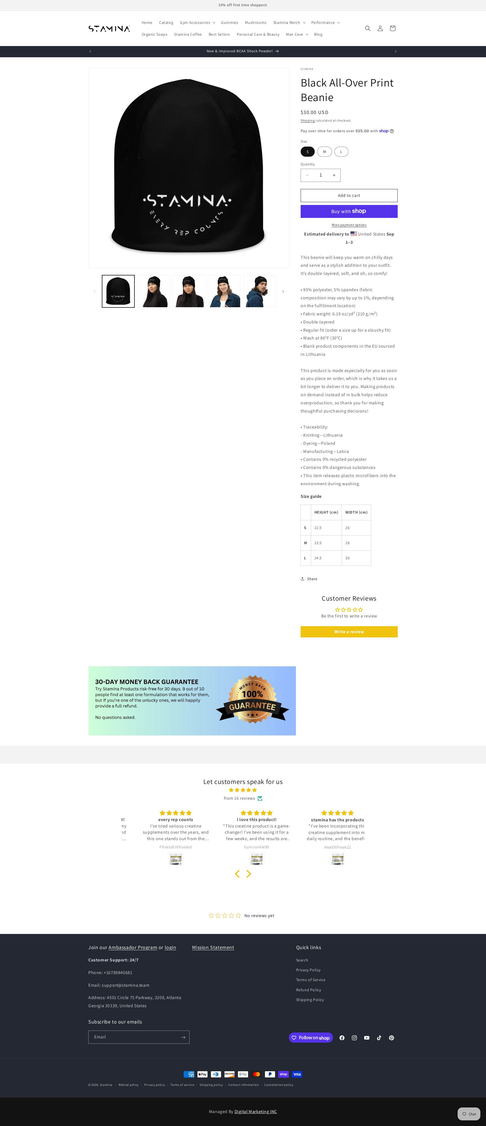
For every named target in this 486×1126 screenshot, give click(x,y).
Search (302, 960)
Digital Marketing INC (256, 1111)
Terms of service (182, 1085)
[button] (197, 22)
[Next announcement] (396, 51)
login (170, 947)
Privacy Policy (308, 970)
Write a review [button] (349, 631)
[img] (243, 790)
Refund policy (129, 1085)
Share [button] (312, 578)
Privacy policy (154, 1085)
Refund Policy (308, 989)
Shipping (308, 120)
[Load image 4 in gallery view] (224, 291)
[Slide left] (94, 291)
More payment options (349, 224)
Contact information (243, 1085)
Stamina (106, 1085)
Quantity (308, 164)
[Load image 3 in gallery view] (189, 291)
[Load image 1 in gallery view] (118, 291)
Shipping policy (211, 1085)
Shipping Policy (310, 999)
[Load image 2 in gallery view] (153, 291)
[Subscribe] (183, 1037)
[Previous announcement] (90, 51)
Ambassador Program (133, 947)
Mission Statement (213, 947)
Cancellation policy (278, 1085)
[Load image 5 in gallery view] (259, 291)
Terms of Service (311, 980)
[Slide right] (283, 291)
